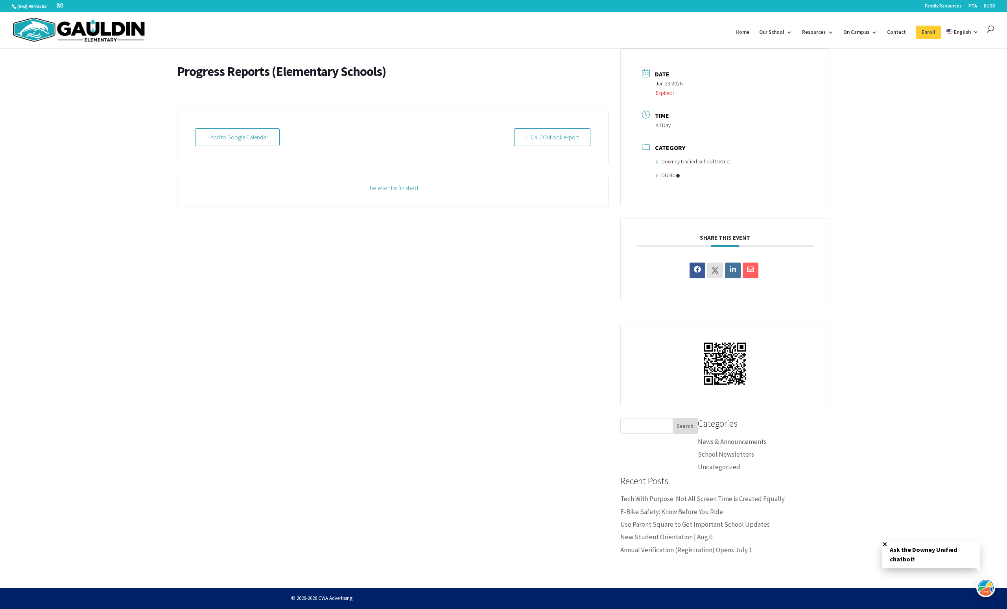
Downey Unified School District (696, 161)
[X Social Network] (715, 270)
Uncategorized (719, 467)
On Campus (856, 32)
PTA (972, 6)
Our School (771, 32)
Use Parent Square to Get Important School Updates (695, 524)
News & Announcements (732, 441)
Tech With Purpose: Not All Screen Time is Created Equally (702, 498)
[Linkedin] (733, 270)
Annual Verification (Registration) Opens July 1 (686, 550)
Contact (896, 32)
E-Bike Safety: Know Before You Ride (671, 511)
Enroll (928, 32)
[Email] (750, 270)
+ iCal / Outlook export (552, 137)
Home (742, 32)
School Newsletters (726, 454)
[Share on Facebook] (697, 270)
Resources (814, 32)
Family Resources (943, 6)
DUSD (989, 6)
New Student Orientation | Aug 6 (666, 537)
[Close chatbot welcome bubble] (885, 544)
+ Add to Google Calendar (237, 137)
